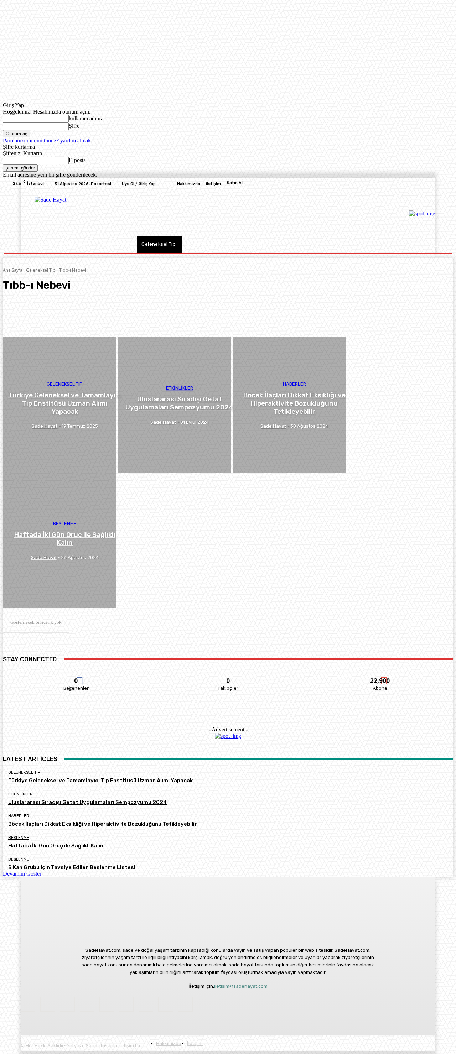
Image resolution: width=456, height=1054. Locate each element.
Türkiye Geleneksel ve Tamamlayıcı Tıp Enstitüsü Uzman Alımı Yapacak (100, 780)
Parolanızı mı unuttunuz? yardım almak (47, 140)
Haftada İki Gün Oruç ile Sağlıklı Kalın (55, 845)
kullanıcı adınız (86, 118)
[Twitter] (405, 183)
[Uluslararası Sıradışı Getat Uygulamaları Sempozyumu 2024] (174, 405)
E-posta (77, 160)
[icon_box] (228, 183)
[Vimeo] (414, 183)
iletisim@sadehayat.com (241, 986)
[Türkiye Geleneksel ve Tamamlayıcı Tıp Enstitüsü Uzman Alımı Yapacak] (59, 405)
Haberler (294, 384)
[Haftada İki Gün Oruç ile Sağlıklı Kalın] (59, 540)
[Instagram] (388, 183)
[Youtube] (439, 183)
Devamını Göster (22, 874)
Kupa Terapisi (31, 304)
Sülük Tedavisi (32, 317)
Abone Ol (380, 676)
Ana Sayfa (12, 270)
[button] (435, 244)
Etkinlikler (179, 388)
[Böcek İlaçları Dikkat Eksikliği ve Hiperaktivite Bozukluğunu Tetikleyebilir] (289, 405)
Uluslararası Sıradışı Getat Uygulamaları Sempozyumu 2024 (87, 802)
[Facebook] (379, 183)
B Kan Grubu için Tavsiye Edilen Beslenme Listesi (71, 867)
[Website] (422, 183)
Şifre (74, 126)
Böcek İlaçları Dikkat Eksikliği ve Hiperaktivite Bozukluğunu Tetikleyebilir (102, 824)
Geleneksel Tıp (41, 270)
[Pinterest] (397, 183)
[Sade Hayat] (83, 213)
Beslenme (65, 523)
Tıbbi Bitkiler (31, 324)
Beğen (76, 676)
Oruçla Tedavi (31, 311)
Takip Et (228, 676)
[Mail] (67, 1004)
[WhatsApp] (431, 183)
